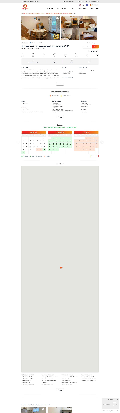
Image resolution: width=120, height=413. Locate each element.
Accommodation (82, 8)
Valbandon (33, 43)
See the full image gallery (93, 43)
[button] (101, 142)
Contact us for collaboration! (68, 1)
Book (95, 46)
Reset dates (95, 156)
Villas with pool (61, 8)
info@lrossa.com (95, 1)
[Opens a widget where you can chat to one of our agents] (110, 405)
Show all (60, 83)
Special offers (94, 8)
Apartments (50, 8)
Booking (54, 62)
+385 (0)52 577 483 (83, 1)
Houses (72, 8)
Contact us (86, 46)
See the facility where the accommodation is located (33, 48)
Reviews (90, 62)
